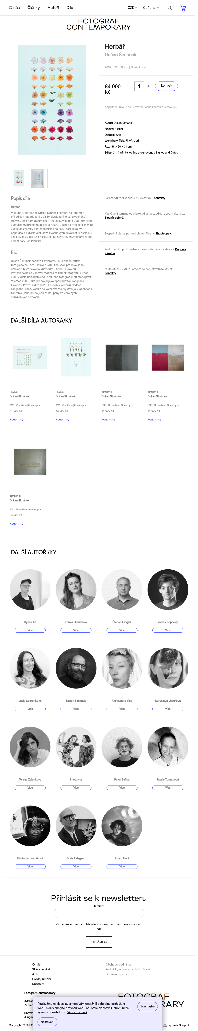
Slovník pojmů (114, 217)
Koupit (166, 86)
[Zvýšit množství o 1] (148, 86)
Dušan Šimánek (121, 55)
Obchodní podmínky (118, 964)
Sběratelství (41, 969)
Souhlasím (147, 1006)
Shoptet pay (163, 233)
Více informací (77, 1012)
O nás (36, 964)
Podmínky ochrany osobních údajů (128, 969)
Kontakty (159, 198)
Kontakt (38, 984)
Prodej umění (41, 979)
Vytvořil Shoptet (178, 1025)
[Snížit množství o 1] (130, 86)
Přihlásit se (99, 942)
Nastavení (47, 1022)
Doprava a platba (117, 974)
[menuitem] (14, 7)
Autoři (36, 974)
